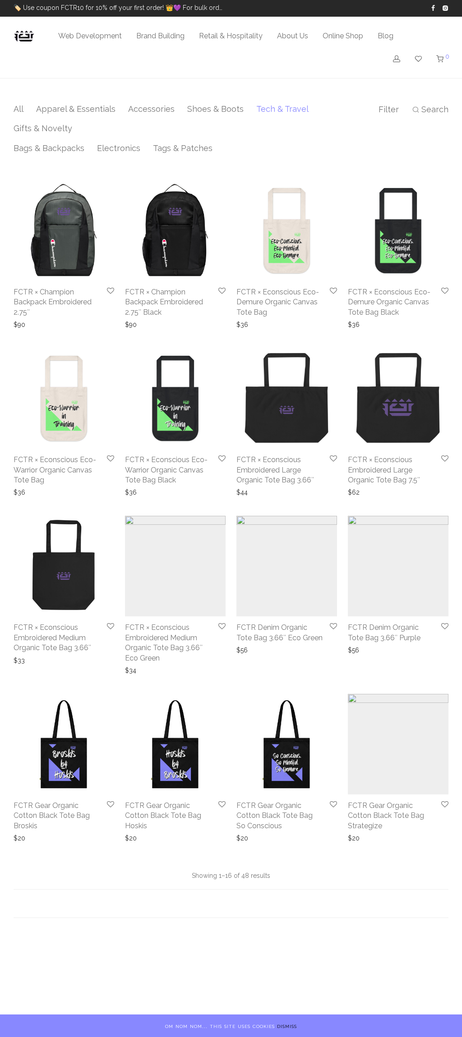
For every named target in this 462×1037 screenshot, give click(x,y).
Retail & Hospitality (231, 36)
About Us (292, 36)
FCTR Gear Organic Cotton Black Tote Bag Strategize (386, 815)
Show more (31, 324)
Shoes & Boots (215, 109)
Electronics (118, 148)
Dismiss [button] (287, 1025)
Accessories (151, 109)
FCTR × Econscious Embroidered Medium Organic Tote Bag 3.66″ (52, 637)
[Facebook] (433, 7)
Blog (385, 36)
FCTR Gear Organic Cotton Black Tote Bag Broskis (52, 815)
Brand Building (160, 36)
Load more (231, 903)
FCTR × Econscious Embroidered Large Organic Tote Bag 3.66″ (275, 469)
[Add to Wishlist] (110, 291)
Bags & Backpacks (49, 148)
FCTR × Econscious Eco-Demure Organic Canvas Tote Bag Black (389, 302)
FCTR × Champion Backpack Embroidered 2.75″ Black (164, 302)
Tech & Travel (282, 109)
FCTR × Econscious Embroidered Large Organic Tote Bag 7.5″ (384, 469)
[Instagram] (445, 7)
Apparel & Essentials (76, 109)
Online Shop (343, 36)
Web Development (90, 36)
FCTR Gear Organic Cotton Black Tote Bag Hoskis (163, 815)
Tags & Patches (183, 148)
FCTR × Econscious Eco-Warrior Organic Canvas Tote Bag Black (166, 469)
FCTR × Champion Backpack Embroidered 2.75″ (53, 302)
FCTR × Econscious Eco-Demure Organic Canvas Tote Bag (277, 302)
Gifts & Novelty (43, 128)
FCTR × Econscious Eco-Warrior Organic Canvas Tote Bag (55, 469)
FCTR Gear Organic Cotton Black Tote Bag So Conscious (274, 815)
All (18, 109)
